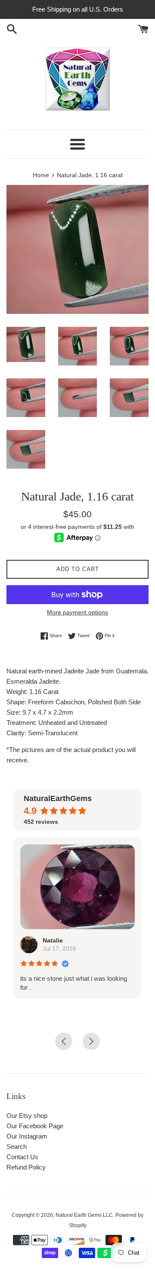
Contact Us (22, 1156)
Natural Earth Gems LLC (84, 1215)
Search (16, 1146)
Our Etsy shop (26, 1115)
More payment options (77, 612)
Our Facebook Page (34, 1126)
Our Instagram (26, 1136)
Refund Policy (26, 1167)
